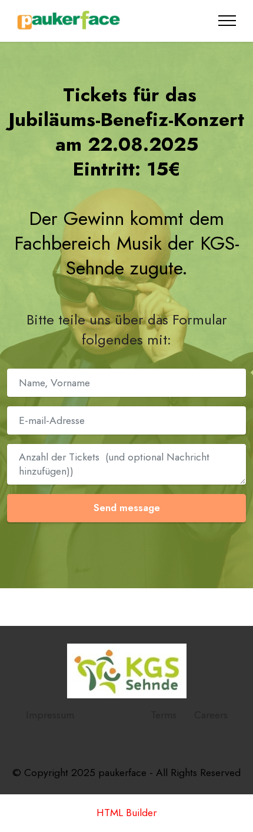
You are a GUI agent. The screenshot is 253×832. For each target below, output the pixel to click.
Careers (211, 714)
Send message (127, 507)
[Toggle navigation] (227, 20)
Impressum (50, 714)
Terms (164, 714)
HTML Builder (126, 813)
